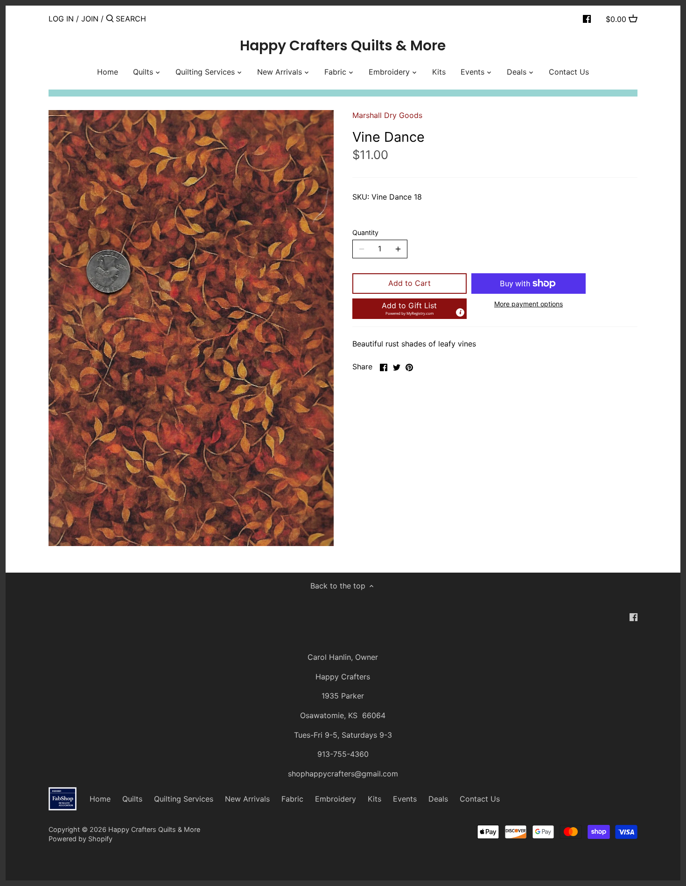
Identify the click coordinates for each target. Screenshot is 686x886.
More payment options (528, 303)
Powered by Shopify (80, 839)
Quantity (365, 232)
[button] (409, 308)
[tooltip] (460, 312)
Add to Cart (409, 283)
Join (89, 18)
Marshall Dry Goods (387, 115)
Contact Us (480, 798)
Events (405, 798)
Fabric (292, 798)
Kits (374, 798)
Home (100, 798)
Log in (61, 18)
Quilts (132, 798)
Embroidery (335, 798)
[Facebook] (587, 18)
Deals (438, 798)
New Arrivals (247, 798)
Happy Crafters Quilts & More (343, 46)
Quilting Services (183, 798)
